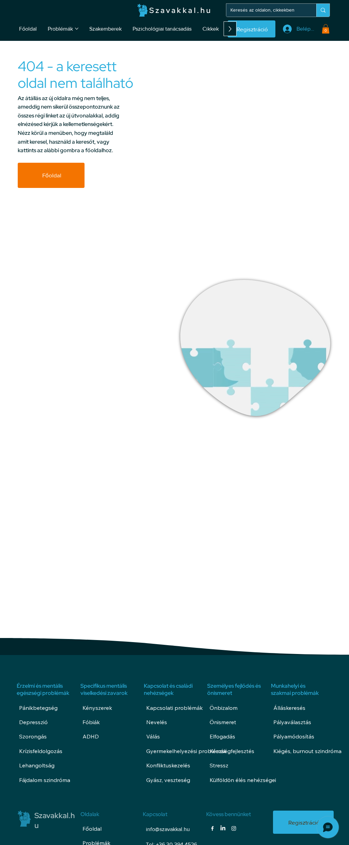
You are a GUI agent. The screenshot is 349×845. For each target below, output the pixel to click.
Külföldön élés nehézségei (243, 780)
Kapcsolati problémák (174, 707)
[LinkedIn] (223, 828)
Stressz (219, 765)
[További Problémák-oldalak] (76, 28)
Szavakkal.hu (180, 10)
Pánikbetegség (38, 707)
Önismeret (223, 722)
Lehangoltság (37, 765)
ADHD (90, 736)
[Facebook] (212, 828)
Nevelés (156, 722)
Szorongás (33, 736)
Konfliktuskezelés (168, 765)
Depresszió (33, 722)
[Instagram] (234, 828)
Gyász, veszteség (168, 780)
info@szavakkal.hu (168, 829)
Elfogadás (222, 736)
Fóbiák (91, 722)
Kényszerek (97, 707)
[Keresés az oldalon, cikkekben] (323, 10)
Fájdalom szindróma (44, 780)
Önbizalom (224, 707)
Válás (153, 736)
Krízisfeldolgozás (40, 751)
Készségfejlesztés (232, 751)
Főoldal (92, 828)
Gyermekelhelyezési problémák (186, 751)
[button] (326, 28)
